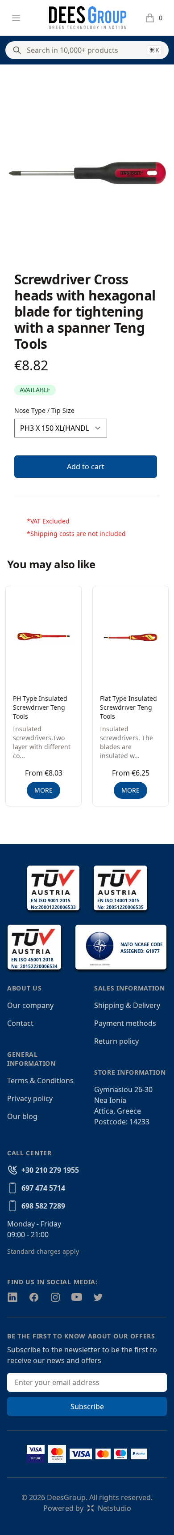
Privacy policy (30, 1098)
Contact (20, 1023)
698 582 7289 (43, 1206)
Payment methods (125, 1023)
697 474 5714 (43, 1188)
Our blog (22, 1116)
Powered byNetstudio (87, 1508)
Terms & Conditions (40, 1080)
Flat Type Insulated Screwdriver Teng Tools (128, 707)
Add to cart (85, 467)
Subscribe (87, 1406)
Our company (30, 1005)
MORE (43, 790)
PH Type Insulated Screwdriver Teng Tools (40, 707)
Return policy (116, 1041)
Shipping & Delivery (127, 1005)
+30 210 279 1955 (50, 1170)
